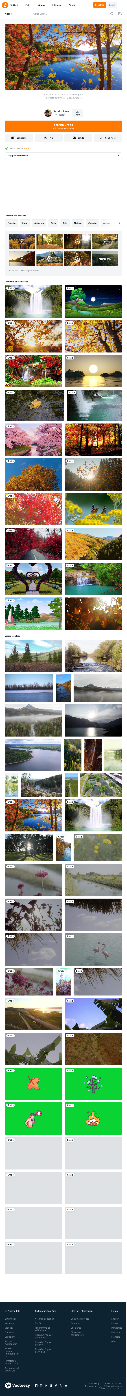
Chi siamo (76, 1326)
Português (114, 1326)
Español (113, 1321)
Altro (111, 1340)
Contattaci (76, 1321)
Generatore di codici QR (12, 1368)
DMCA (38, 1321)
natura (77, 221)
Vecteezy (9, 1321)
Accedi (112, 5)
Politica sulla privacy (110, 1384)
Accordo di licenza (44, 1317)
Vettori (14, 5)
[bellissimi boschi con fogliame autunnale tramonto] (93, 438)
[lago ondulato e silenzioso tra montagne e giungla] (33, 612)
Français (113, 1335)
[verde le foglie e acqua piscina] (93, 1222)
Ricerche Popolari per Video (44, 1349)
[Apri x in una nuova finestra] (61, 1384)
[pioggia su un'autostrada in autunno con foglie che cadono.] (33, 543)
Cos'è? (27, 148)
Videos (41, 5)
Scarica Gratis (63, 126)
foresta (11, 221)
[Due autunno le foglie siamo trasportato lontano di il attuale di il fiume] (34, 404)
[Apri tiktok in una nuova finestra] (56, 1384)
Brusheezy (10, 1317)
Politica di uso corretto (106, 1386)
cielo (53, 221)
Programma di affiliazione (42, 1327)
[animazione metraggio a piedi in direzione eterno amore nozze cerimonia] (33, 577)
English (113, 1317)
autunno (39, 221)
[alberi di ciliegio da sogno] (33, 438)
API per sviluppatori (11, 1341)
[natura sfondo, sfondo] (98, 846)
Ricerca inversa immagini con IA (12, 1351)
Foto (27, 5)
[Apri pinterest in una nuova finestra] (51, 1384)
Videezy (9, 1326)
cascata (92, 221)
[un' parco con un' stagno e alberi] (101, 783)
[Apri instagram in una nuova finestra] (41, 1384)
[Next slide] (115, 222)
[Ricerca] (112, 14)
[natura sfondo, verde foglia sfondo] (93, 1013)
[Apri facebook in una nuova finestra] (36, 1384)
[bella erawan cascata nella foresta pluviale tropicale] (93, 577)
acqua (106, 221)
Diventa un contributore (77, 1332)
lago (25, 221)
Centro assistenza (80, 1317)
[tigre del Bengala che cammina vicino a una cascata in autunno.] (33, 370)
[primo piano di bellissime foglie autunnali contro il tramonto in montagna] (93, 473)
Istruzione (10, 1335)
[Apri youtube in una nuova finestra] (66, 1384)
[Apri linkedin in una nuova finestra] (46, 1384)
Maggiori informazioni (18, 154)
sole (65, 221)
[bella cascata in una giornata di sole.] (33, 300)
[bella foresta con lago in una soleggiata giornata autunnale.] (33, 814)
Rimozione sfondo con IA (12, 1361)
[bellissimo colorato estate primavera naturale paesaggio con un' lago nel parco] (113, 753)
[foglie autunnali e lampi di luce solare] (93, 612)
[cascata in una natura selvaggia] (94, 404)
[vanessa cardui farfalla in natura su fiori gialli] (93, 508)
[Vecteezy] (5, 5)
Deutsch (113, 1330)
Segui (77, 114)
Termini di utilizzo (91, 1384)
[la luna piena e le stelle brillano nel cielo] (93, 300)
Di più (72, 5)
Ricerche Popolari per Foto (44, 1342)
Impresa (9, 1330)
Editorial (56, 5)
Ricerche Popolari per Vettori (44, 1335)
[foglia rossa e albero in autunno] (33, 508)
